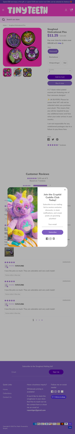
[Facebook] (47, 239)
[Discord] (54, 239)
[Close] (65, 190)
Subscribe (53, 232)
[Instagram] (50, 239)
